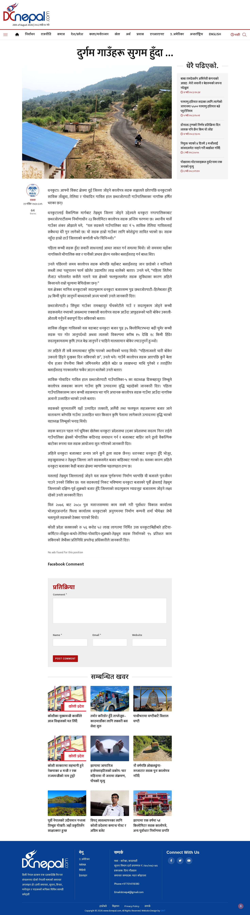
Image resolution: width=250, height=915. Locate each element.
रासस (33, 200)
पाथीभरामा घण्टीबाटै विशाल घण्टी (150, 718)
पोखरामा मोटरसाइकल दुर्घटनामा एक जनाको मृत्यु (201, 164)
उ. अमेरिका (177, 34)
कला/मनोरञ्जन (99, 34)
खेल (117, 34)
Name (57, 635)
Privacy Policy (131, 906)
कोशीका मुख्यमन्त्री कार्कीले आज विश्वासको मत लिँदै (65, 718)
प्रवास (140, 34)
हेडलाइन (83, 876)
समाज (61, 34)
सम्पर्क (148, 906)
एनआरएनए (157, 34)
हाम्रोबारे (103, 906)
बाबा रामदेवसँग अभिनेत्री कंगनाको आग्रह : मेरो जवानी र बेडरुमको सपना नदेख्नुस (201, 83)
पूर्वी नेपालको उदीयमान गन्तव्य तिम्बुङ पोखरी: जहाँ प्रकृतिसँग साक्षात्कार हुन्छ (66, 826)
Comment (60, 594)
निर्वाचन (30, 34)
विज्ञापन (115, 906)
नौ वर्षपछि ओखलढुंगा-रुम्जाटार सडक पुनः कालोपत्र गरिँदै (151, 771)
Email (97, 635)
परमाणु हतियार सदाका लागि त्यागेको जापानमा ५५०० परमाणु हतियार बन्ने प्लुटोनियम (201, 106)
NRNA (82, 865)
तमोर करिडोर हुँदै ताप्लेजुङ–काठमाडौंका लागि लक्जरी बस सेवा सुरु (109, 721)
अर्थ (128, 34)
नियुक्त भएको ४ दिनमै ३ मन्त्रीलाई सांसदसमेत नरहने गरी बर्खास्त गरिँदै (200, 146)
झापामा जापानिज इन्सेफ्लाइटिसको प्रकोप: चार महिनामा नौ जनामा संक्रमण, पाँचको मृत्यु (108, 773)
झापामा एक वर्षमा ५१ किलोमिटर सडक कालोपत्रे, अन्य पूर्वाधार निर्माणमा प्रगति (151, 826)
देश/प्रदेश (77, 34)
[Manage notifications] (241, 906)
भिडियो (82, 870)
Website (137, 635)
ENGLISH (215, 34)
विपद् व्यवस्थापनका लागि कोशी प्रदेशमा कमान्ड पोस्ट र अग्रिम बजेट (108, 826)
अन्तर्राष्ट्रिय (196, 34)
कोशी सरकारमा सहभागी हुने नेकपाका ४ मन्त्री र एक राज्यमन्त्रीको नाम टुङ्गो (66, 771)
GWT (162, 911)
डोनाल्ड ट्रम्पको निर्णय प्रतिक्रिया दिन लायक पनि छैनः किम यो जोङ (200, 127)
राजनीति (46, 34)
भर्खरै (237, 34)
